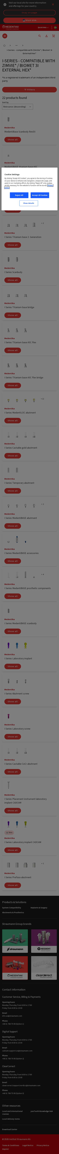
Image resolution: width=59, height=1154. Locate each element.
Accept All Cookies (40, 195)
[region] (30, 188)
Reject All (19, 195)
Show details (28, 203)
